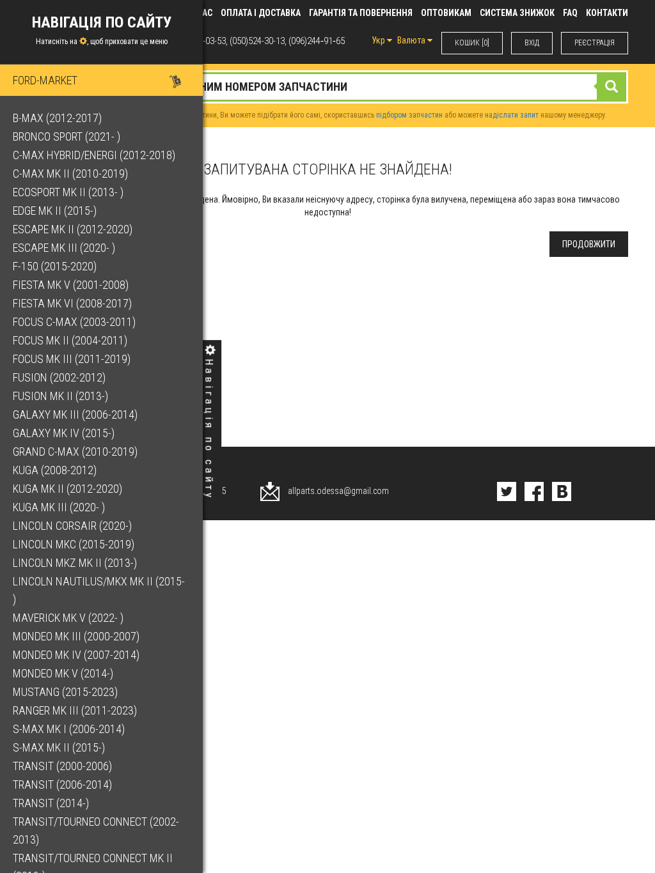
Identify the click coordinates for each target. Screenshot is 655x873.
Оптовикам (446, 13)
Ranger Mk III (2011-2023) (75, 710)
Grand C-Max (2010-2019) (75, 451)
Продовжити (588, 244)
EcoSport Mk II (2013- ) (68, 192)
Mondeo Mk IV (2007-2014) (76, 654)
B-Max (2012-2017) (57, 118)
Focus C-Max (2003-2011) (74, 321)
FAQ (570, 13)
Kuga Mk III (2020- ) (59, 507)
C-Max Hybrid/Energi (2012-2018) (94, 155)
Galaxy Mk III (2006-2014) (75, 414)
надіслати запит (512, 115)
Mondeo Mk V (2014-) (63, 673)
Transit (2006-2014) (62, 784)
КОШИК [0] (472, 42)
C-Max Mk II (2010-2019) (70, 173)
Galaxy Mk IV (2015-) (63, 433)
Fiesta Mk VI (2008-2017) (72, 303)
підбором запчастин (409, 115)
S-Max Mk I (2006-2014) (69, 729)
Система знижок (517, 13)
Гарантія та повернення (361, 13)
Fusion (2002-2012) (59, 377)
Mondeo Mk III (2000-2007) (76, 636)
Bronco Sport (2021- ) (66, 136)
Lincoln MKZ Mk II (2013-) (75, 562)
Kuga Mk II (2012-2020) (67, 488)
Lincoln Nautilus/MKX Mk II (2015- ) (99, 590)
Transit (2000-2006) (62, 766)
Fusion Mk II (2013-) (60, 396)
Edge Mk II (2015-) (55, 210)
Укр (379, 40)
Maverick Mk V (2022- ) (68, 617)
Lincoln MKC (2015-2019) (73, 544)
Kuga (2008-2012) (55, 470)
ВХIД (532, 42)
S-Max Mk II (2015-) (59, 747)
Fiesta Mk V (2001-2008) (71, 284)
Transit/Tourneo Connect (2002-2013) (96, 830)
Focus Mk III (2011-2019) (71, 359)
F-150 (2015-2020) (55, 266)
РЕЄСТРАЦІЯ (594, 42)
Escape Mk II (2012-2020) (72, 229)
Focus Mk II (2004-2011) (70, 340)
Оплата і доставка (261, 13)
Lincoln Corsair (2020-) (72, 525)
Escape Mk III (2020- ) (64, 247)
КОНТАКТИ (607, 13)
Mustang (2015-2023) (65, 692)
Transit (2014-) (51, 803)
